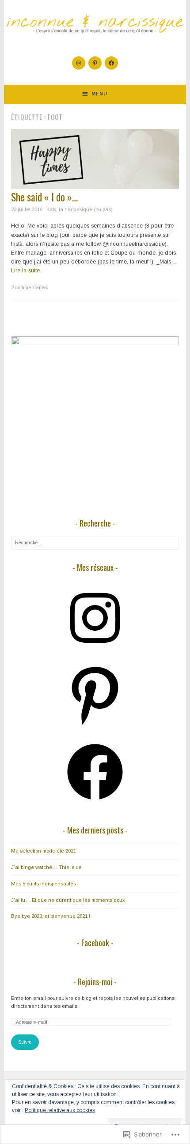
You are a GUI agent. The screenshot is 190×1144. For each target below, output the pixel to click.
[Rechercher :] (95, 542)
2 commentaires (29, 287)
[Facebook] (111, 63)
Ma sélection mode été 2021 (43, 850)
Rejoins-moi (95, 981)
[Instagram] (79, 63)
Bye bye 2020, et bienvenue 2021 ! (50, 916)
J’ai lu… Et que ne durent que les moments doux (68, 900)
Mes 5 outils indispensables (43, 883)
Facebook (95, 942)
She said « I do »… (44, 196)
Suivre (25, 1042)
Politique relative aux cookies (60, 1110)
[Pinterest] (95, 63)
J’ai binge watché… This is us (46, 867)
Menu (99, 93)
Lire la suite (25, 270)
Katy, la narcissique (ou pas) (79, 209)
